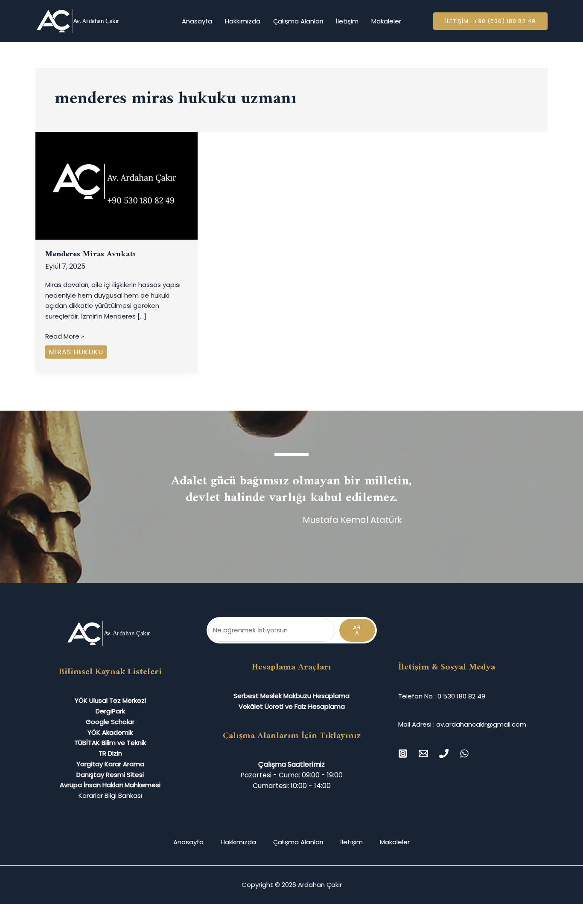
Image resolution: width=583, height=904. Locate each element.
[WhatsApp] (464, 753)
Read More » (64, 336)
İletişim (347, 21)
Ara (357, 630)
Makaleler (386, 21)
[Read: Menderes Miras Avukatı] (116, 185)
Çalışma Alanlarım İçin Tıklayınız (292, 736)
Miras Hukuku (76, 352)
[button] (490, 21)
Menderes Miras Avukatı (90, 254)
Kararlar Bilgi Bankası (110, 795)
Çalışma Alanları (298, 21)
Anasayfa (197, 21)
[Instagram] (403, 753)
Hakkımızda (242, 21)
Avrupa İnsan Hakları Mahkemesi (110, 784)
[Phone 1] (444, 753)
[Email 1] (423, 753)
